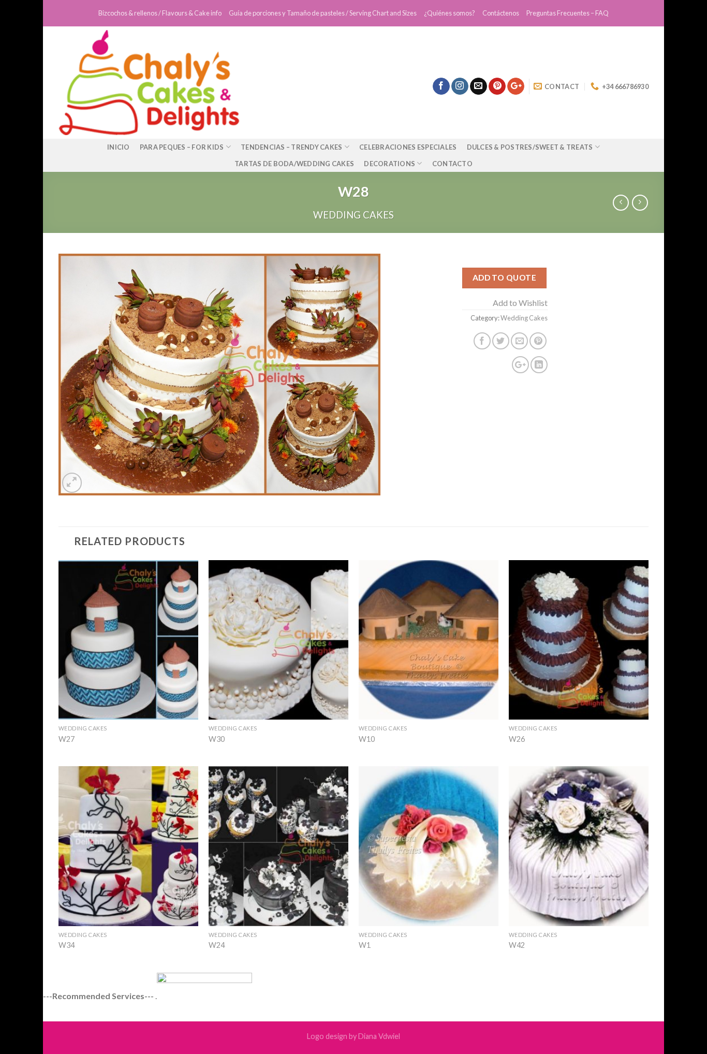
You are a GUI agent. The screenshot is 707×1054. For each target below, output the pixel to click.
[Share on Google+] (520, 364)
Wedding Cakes (353, 215)
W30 (217, 739)
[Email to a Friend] (519, 340)
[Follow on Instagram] (459, 86)
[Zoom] (72, 483)
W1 (365, 945)
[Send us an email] (478, 86)
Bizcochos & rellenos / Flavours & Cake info (160, 13)
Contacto (452, 163)
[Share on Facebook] (482, 340)
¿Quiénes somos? (449, 13)
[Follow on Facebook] (441, 86)
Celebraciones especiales (407, 147)
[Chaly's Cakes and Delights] (211, 82)
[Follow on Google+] (515, 86)
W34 (66, 945)
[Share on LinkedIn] (539, 364)
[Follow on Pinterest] (497, 86)
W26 (517, 739)
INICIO (118, 147)
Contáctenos (500, 13)
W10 (367, 739)
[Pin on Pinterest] (538, 340)
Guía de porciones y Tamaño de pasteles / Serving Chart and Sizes (323, 13)
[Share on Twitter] (500, 340)
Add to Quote (505, 277)
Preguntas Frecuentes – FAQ (567, 13)
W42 (517, 945)
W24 (217, 945)
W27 (66, 739)
